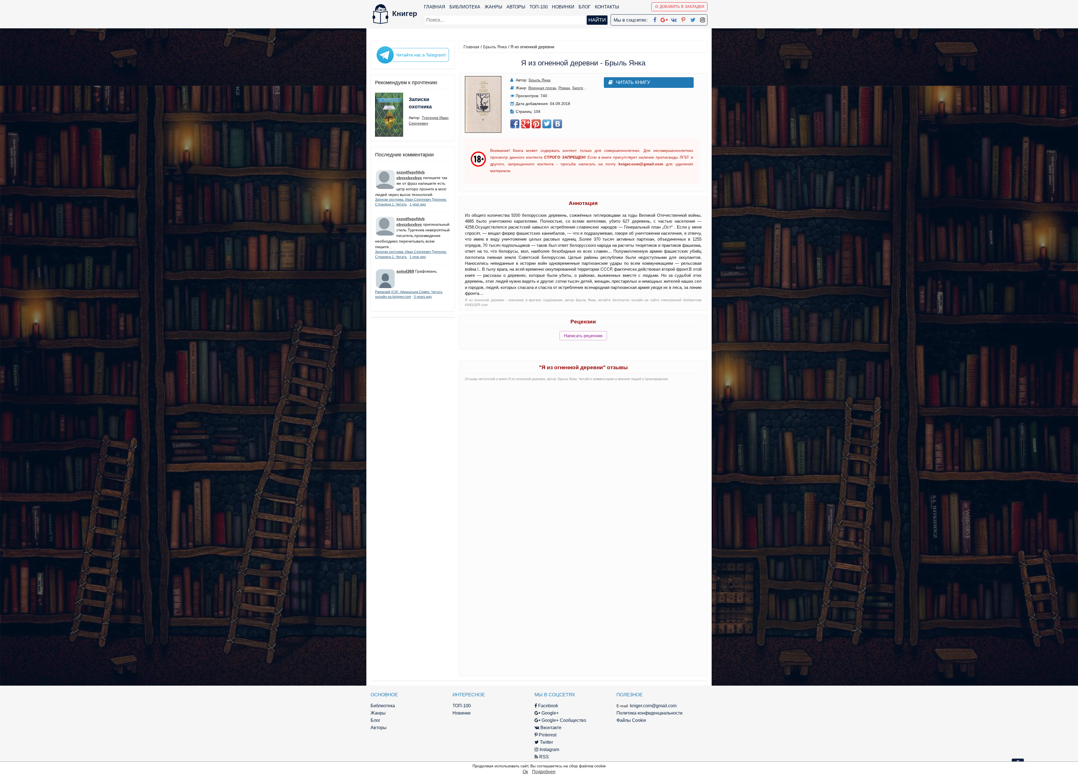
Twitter (546, 742)
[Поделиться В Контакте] (557, 123)
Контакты (607, 6)
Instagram (548, 749)
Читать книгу (633, 82)
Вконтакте (550, 727)
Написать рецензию (583, 335)
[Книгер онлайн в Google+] (664, 19)
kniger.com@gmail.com (653, 705)
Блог (585, 6)
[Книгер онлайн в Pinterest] (683, 19)
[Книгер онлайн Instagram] (702, 19)
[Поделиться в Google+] (525, 123)
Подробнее (544, 771)
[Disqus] (583, 456)
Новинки (563, 6)
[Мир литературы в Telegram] (412, 54)
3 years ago (423, 297)
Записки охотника (420, 103)
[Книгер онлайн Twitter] (693, 19)
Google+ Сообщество (563, 720)
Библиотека (464, 6)
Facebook (547, 705)
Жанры (493, 6)
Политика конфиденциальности (649, 713)
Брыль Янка (495, 46)
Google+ (549, 713)
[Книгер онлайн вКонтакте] (674, 19)
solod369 (405, 271)
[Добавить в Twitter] (546, 123)
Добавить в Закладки (682, 6)
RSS (543, 756)
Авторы (515, 6)
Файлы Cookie (631, 720)
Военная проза (542, 88)
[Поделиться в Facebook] (514, 123)
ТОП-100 (538, 6)
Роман (564, 88)
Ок (525, 771)
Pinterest (547, 735)
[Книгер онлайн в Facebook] (654, 19)
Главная (434, 6)
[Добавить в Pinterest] (536, 123)
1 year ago (418, 204)
